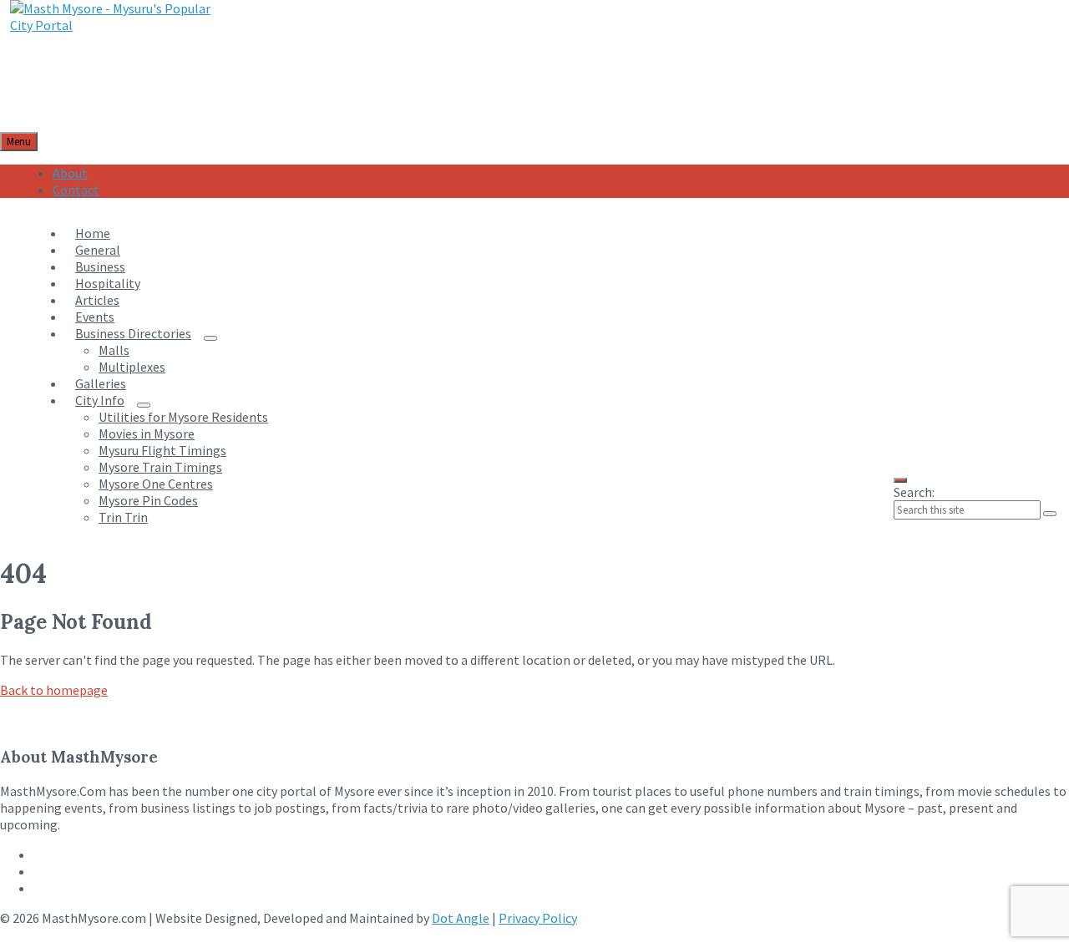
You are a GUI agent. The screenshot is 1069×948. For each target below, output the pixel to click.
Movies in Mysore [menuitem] (147, 433)
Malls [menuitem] (114, 350)
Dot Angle (460, 918)
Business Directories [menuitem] (133, 333)
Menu (19, 141)
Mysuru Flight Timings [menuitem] (162, 450)
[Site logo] (115, 25)
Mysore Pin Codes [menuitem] (148, 500)
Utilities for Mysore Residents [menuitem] (183, 416)
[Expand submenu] (210, 338)
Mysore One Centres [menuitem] (156, 483)
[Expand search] (900, 480)
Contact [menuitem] (76, 189)
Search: (914, 492)
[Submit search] (1049, 513)
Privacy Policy (538, 918)
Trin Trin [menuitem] (123, 517)
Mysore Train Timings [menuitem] (160, 467)
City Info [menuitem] (99, 400)
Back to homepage (54, 690)
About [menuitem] (70, 173)
